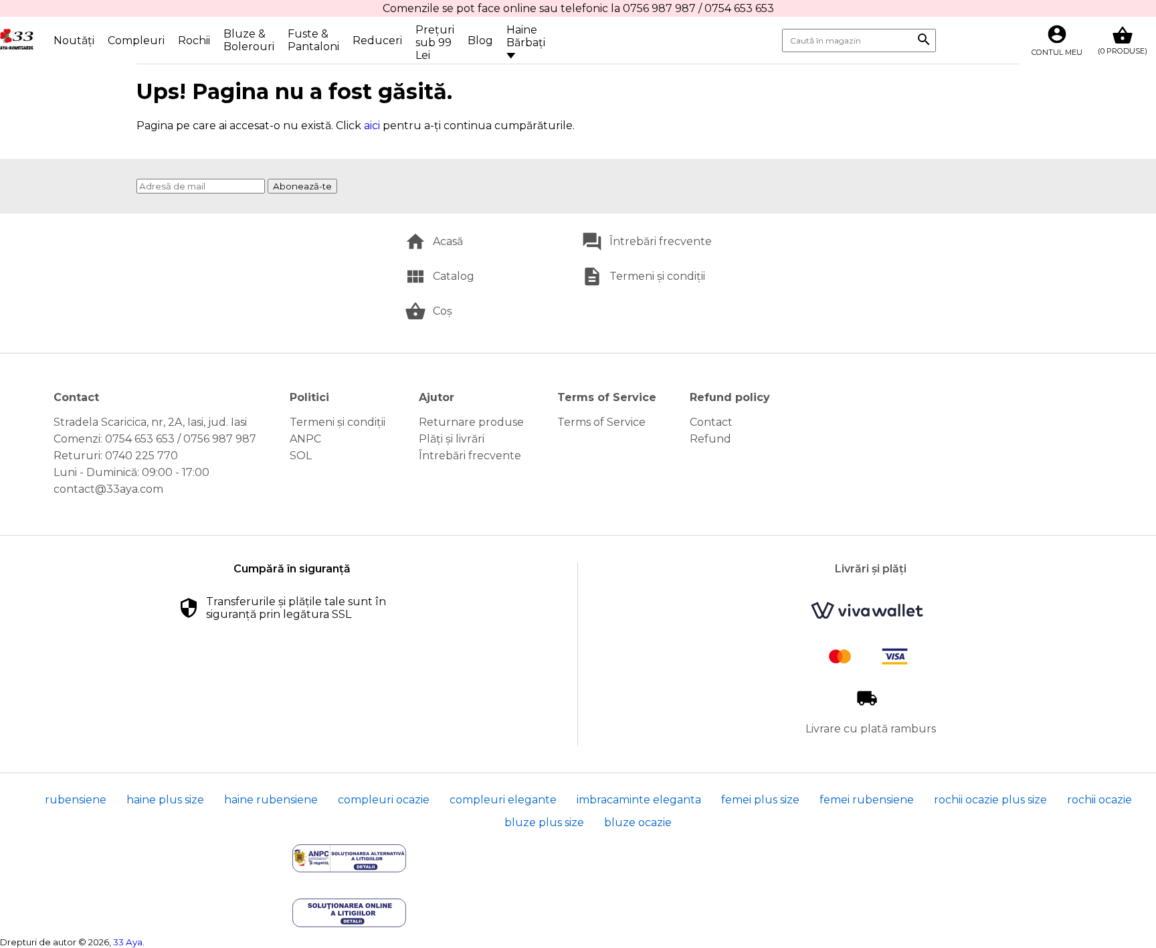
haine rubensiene (271, 799)
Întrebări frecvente (660, 241)
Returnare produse (471, 422)
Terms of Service (601, 422)
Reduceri (377, 40)
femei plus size (760, 799)
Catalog (453, 276)
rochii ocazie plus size (990, 799)
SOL (301, 455)
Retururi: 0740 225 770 (116, 455)
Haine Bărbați (525, 36)
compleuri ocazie (383, 799)
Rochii (194, 40)
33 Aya (127, 942)
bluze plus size (544, 822)
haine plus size (165, 799)
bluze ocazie (638, 822)
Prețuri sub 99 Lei (434, 42)
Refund (710, 438)
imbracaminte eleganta (639, 799)
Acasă (448, 241)
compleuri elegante (503, 799)
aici (372, 125)
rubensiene (75, 799)
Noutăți (74, 40)
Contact (711, 422)
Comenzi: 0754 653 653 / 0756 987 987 (155, 438)
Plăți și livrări (451, 438)
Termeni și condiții (657, 276)
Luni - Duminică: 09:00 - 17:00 (131, 472)
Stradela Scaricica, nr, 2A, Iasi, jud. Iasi (150, 422)
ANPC (305, 438)
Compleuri (136, 40)
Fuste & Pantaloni (313, 40)
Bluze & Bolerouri (248, 40)
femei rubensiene (867, 799)
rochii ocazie (1099, 799)
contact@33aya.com (108, 489)
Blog (480, 40)
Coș (442, 311)
